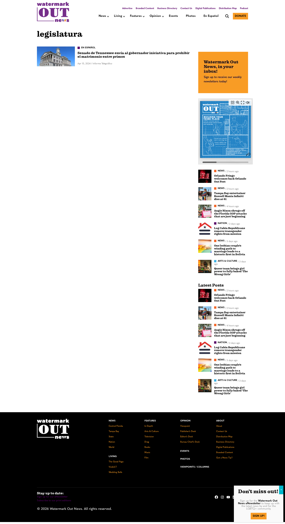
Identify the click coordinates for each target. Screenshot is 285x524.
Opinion (155, 16)
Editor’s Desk (186, 437)
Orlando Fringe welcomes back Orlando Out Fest (230, 178)
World (111, 447)
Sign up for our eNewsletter (52, 497)
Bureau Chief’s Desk (190, 442)
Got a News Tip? (224, 458)
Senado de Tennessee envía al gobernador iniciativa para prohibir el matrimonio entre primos (134, 55)
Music (147, 452)
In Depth (148, 426)
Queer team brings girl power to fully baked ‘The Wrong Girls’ (231, 271)
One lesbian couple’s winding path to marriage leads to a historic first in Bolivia (229, 250)
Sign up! (259, 516)
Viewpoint (185, 426)
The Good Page (116, 462)
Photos (191, 16)
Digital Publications (205, 8)
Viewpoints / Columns (194, 467)
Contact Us (186, 8)
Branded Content (145, 8)
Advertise (127, 8)
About (220, 421)
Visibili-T (113, 467)
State (111, 437)
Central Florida (116, 426)
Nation (112, 442)
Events (173, 16)
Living (118, 16)
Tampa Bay (114, 431)
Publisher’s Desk (188, 431)
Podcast (244, 8)
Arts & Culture (151, 431)
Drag (146, 442)
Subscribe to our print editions (54, 500)
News (102, 16)
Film (146, 458)
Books (147, 447)
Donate (240, 16)
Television (149, 437)
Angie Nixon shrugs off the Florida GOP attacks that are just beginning (230, 213)
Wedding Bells (115, 472)
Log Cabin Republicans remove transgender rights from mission (229, 231)
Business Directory (167, 8)
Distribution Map (228, 8)
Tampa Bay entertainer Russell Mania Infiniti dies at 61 (229, 196)
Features (136, 16)
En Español (211, 16)
